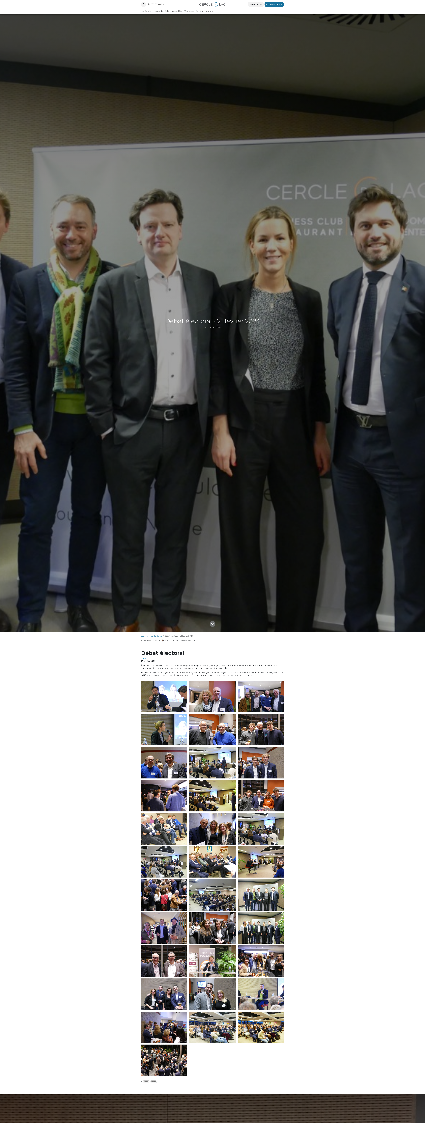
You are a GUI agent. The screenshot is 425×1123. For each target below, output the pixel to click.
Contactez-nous (274, 4)
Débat (146, 1081)
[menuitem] (147, 11)
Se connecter (255, 4)
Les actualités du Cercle (151, 636)
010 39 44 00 (157, 4)
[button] (143, 4)
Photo (153, 1081)
